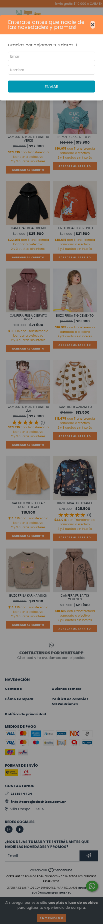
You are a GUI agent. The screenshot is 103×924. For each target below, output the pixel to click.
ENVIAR (51, 87)
